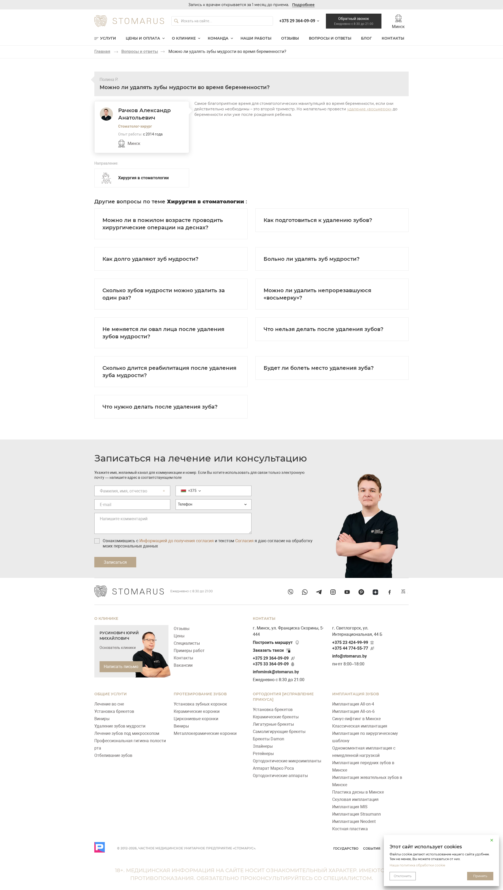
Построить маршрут (273, 642)
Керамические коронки (197, 711)
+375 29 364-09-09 (271, 658)
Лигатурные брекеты (273, 724)
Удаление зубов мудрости (119, 726)
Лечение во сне (109, 704)
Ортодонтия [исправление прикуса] (283, 697)
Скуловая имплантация (355, 799)
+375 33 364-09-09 (271, 663)
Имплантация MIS (350, 806)
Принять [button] (480, 876)
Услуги (108, 38)
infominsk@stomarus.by (276, 671)
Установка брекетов (114, 711)
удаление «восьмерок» (369, 109)
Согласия (244, 540)
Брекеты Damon (268, 738)
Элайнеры (263, 746)
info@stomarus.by (349, 656)
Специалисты (187, 643)
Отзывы (290, 38)
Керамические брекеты (276, 716)
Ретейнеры (263, 753)
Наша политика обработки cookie (417, 865)
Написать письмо (121, 666)
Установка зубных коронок (200, 704)
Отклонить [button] (403, 876)
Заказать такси (268, 650)
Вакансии (183, 665)
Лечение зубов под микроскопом (126, 733)
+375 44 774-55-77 (350, 648)
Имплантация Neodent (354, 821)
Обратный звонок (353, 21)
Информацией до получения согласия (176, 540)
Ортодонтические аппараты (280, 775)
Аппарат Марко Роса (273, 768)
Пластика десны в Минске (358, 792)
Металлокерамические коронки (205, 733)
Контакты (393, 38)
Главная (102, 51)
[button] (492, 840)
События (371, 848)
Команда (218, 38)
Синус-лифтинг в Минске (356, 718)
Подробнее (303, 4)
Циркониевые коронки (196, 718)
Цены (179, 635)
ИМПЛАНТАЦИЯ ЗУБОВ (355, 694)
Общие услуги (110, 694)
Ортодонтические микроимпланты (287, 760)
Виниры (102, 718)
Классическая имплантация (359, 726)
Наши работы (255, 38)
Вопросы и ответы (330, 38)
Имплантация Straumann (356, 814)
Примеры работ (189, 650)
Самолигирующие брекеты (279, 731)
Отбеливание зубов (113, 755)
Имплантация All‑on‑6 (353, 711)
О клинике (184, 38)
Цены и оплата (143, 38)
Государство (345, 848)
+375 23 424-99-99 (350, 642)
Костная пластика (350, 828)
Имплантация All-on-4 (353, 704)
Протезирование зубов (200, 694)
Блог (366, 38)
